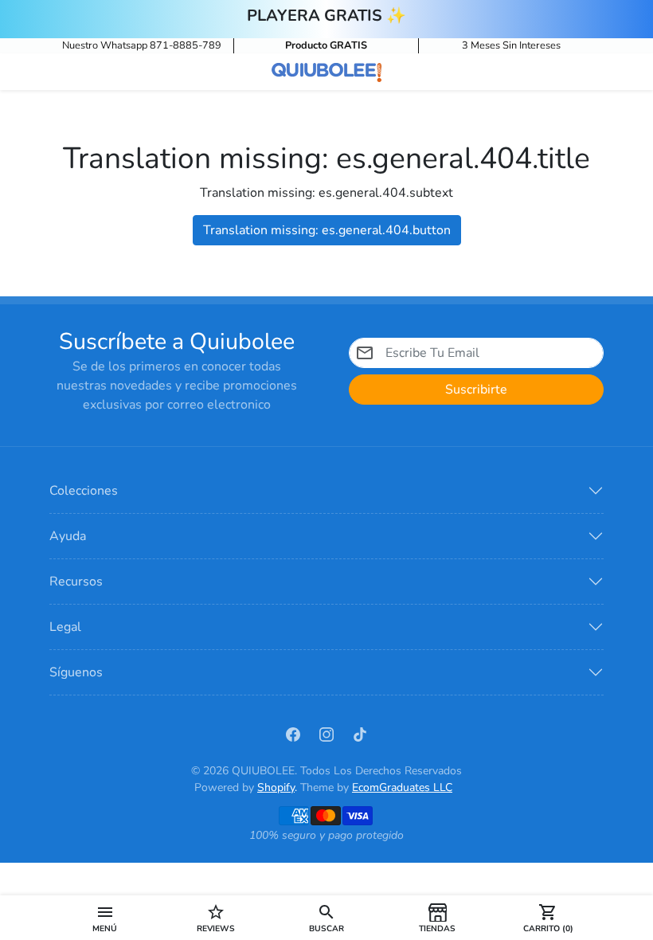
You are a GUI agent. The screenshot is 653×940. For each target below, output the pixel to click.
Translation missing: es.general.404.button (327, 230)
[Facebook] (293, 734)
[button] (104, 917)
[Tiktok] (360, 734)
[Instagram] (326, 734)
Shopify (276, 787)
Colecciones (83, 490)
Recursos (76, 581)
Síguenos (76, 672)
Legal (65, 627)
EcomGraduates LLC (402, 787)
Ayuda (67, 536)
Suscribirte (476, 389)
